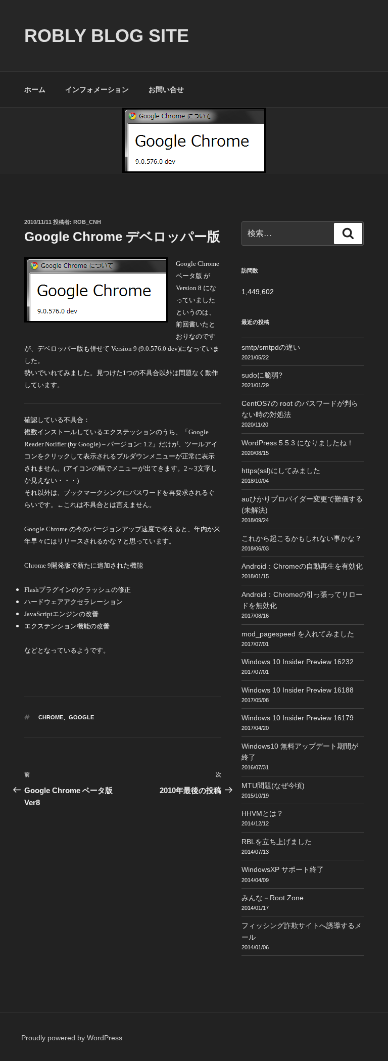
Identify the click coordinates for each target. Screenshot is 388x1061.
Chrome (50, 717)
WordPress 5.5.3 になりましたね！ (297, 443)
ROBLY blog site (106, 35)
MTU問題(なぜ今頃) (273, 785)
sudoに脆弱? (261, 375)
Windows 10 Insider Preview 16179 (297, 718)
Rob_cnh (87, 222)
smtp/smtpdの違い (270, 347)
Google (81, 717)
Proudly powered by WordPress (71, 1038)
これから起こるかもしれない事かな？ (301, 538)
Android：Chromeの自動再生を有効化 (302, 566)
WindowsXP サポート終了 (282, 869)
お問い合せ (166, 89)
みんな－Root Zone (272, 898)
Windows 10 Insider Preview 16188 (297, 690)
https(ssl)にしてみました (280, 471)
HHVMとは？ (262, 813)
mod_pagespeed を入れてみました (297, 634)
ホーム (34, 89)
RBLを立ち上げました (276, 842)
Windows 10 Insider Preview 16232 (297, 662)
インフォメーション (97, 89)
